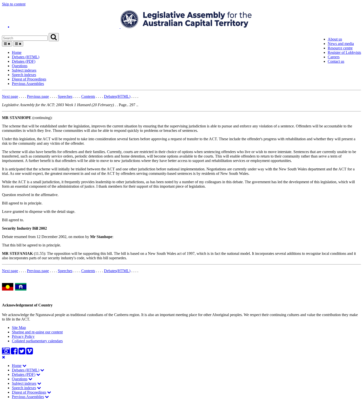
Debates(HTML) (117, 96)
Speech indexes (24, 75)
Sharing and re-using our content (37, 332)
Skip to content (13, 4)
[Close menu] (3, 357)
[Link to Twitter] (22, 352)
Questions (19, 66)
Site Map (19, 327)
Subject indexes (24, 70)
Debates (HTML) (25, 57)
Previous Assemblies (28, 83)
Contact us (336, 61)
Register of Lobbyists (344, 52)
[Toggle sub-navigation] (24, 365)
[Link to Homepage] (181, 19)
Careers (334, 57)
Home (16, 52)
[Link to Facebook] (15, 352)
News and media (341, 43)
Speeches (65, 96)
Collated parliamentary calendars (37, 341)
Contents (88, 96)
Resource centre (340, 48)
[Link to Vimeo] (29, 352)
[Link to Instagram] (6, 352)
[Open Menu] (7, 43)
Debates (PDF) (23, 61)
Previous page (38, 96)
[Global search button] (54, 37)
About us (335, 39)
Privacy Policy (23, 336)
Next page (10, 96)
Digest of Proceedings (29, 79)
